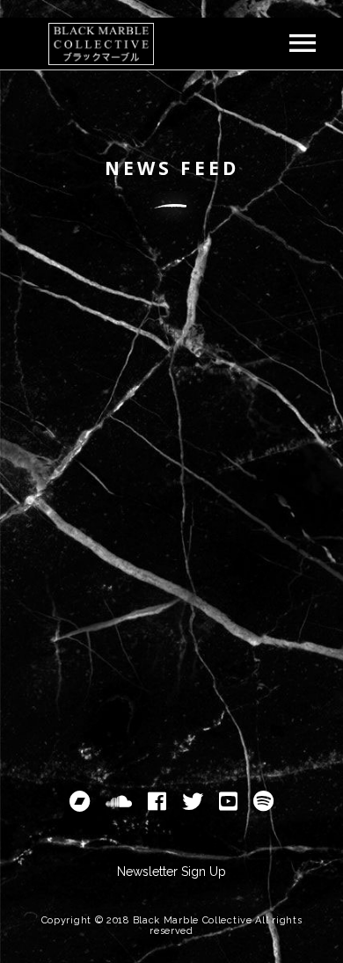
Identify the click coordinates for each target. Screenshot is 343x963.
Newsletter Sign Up (171, 872)
